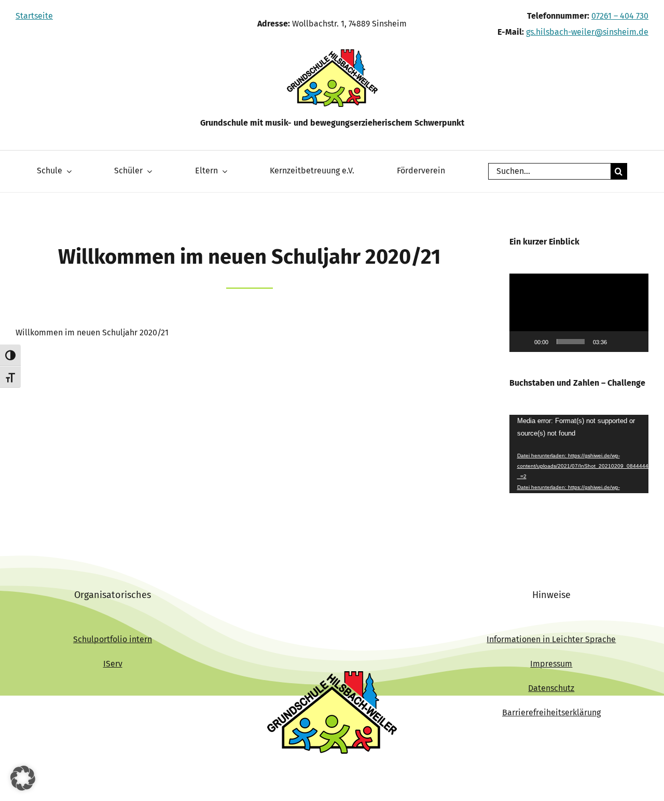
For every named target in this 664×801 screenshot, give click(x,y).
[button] (579, 312)
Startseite (34, 16)
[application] (578, 313)
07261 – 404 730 (619, 16)
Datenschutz (551, 688)
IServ (112, 664)
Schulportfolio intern (112, 639)
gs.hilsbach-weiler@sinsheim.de (587, 32)
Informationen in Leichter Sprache (551, 639)
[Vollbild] (635, 341)
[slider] (571, 341)
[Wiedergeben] (523, 341)
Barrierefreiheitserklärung (551, 712)
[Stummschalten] (618, 341)
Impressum (551, 664)
